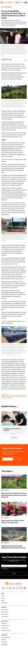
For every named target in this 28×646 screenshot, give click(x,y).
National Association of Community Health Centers (15, 396)
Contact (2, 595)
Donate (19, 459)
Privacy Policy (4, 641)
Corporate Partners (22, 395)
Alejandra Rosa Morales (7, 59)
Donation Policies (4, 612)
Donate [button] (17, 2)
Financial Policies (4, 616)
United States (9, 398)
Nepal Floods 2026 (5, 490)
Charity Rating (4, 623)
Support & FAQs (4, 602)
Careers (2, 598)
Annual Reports (4, 609)
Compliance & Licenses (6, 630)
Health (2, 396)
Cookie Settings (4, 644)
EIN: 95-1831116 (4, 628)
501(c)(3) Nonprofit (5, 625)
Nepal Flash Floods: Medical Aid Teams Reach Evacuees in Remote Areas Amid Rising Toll (14, 495)
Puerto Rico (3, 398)
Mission (2, 600)
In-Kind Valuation (4, 614)
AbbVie (7, 395)
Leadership (3, 639)
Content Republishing (5, 637)
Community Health (14, 395)
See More (14, 437)
